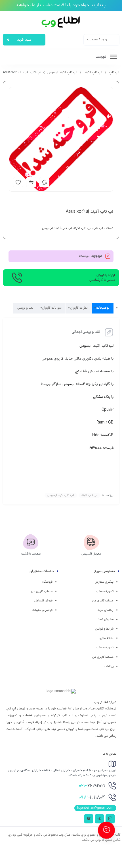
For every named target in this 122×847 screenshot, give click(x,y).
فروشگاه (47, 582)
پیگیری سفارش (104, 582)
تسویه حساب (104, 591)
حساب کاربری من (102, 601)
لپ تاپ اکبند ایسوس (60, 495)
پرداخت (108, 666)
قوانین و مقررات (42, 610)
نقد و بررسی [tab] (25, 308)
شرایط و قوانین (104, 629)
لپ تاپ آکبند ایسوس (62, 72)
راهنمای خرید (105, 610)
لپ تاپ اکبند (89, 495)
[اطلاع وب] (61, 22)
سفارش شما (105, 619)
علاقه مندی (106, 638)
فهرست (101, 57)
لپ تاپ (114, 72)
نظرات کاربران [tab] (79, 308)
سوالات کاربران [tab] (52, 308)
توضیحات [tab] (103, 308)
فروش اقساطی (43, 601)
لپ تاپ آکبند (93, 72)
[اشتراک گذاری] (44, 182)
